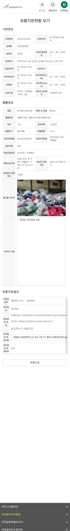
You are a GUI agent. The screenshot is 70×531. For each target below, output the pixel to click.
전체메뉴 (64, 10)
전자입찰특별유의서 (12, 522)
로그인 (42, 10)
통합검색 (53, 10)
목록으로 (35, 362)
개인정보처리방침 (11, 514)
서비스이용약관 (10, 506)
